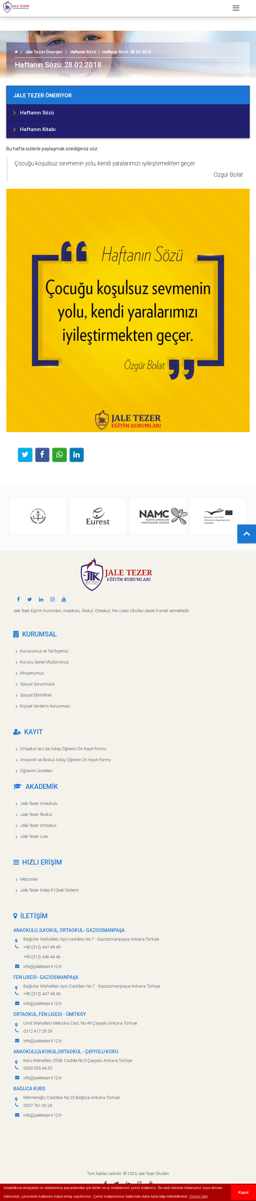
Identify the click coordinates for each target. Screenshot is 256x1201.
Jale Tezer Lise (34, 836)
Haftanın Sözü (83, 52)
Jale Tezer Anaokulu (39, 803)
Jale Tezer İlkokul (36, 814)
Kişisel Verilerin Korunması (45, 706)
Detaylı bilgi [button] (198, 1196)
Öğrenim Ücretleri (36, 770)
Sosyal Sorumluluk (37, 684)
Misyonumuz (32, 673)
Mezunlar (29, 879)
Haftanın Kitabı (38, 129)
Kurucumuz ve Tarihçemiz (44, 651)
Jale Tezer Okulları (153, 1173)
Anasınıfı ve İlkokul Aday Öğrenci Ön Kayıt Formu (65, 759)
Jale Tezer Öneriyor (44, 52)
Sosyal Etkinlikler (36, 695)
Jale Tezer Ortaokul (38, 825)
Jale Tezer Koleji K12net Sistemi (49, 890)
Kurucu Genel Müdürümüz (44, 662)
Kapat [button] (243, 1192)
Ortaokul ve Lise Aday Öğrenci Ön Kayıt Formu (63, 748)
